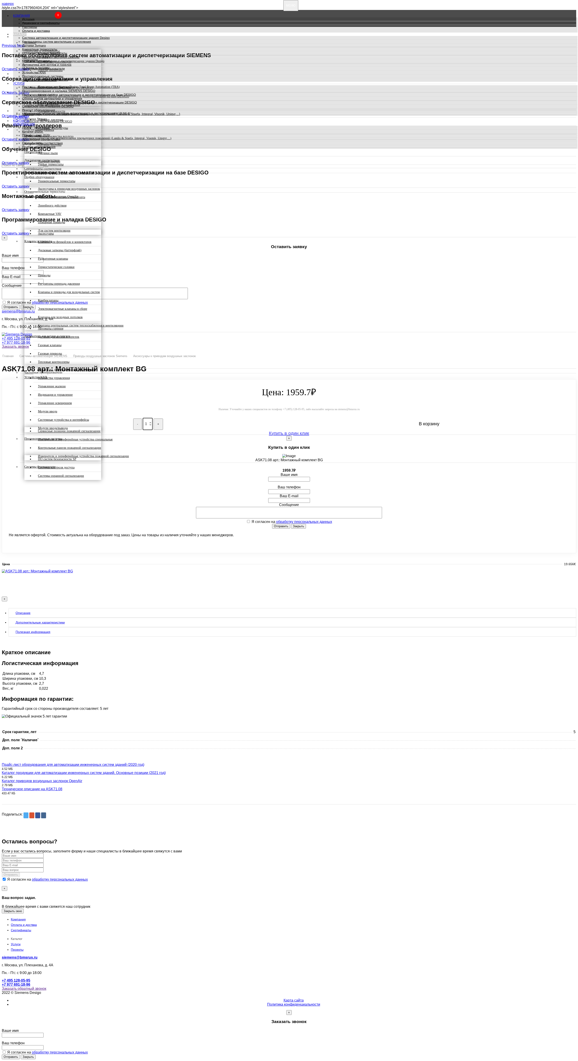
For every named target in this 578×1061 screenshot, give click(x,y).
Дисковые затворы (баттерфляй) (60, 250)
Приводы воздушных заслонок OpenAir (50, 57)
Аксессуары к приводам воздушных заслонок (69, 189)
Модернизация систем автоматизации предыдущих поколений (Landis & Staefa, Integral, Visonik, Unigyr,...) (101, 114)
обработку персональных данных (304, 522)
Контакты (21, 120)
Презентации (32, 135)
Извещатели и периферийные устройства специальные (75, 439)
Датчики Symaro (34, 45)
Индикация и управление (55, 394)
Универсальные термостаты (56, 181)
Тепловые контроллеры (53, 362)
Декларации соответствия (41, 139)
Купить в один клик (289, 433)
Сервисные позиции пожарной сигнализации (69, 431)
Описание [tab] (23, 613)
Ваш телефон (13, 268)
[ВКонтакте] (43, 815)
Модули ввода (47, 411)
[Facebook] (37, 815)
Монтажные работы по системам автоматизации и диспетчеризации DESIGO (79, 102)
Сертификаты (21, 930)
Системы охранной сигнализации (61, 476)
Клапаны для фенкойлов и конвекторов (64, 242)
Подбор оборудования (39, 147)
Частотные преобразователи (43, 68)
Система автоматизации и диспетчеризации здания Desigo (66, 38)
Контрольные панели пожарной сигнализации (69, 447)
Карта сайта (294, 1000)
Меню (291, 5)
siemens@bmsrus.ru (18, 311)
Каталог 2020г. (32, 131)
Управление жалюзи (52, 386)
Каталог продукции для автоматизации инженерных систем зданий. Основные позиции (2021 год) (84, 773)
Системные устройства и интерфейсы (63, 419)
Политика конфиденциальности (293, 1004)
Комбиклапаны (48, 300)
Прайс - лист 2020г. (36, 127)
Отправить (11, 307)
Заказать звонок (15, 346)
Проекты (20, 117)
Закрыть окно (13, 911)
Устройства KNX (34, 72)
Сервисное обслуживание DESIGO (48, 106)
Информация (24, 124)
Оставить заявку (15, 163)
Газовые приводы (50, 353)
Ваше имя (10, 255)
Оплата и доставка (36, 31)
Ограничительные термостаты (44, 53)
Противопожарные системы (42, 76)
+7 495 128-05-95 (16, 338)
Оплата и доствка (24, 925)
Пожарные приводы (51, 222)
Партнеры (29, 27)
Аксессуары (46, 233)
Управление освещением (55, 403)
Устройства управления (54, 378)
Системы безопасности (39, 80)
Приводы (44, 275)
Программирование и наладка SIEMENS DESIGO (58, 91)
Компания (21, 15)
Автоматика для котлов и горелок (46, 64)
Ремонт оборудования (38, 110)
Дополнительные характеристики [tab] (40, 622)
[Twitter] (25, 815)
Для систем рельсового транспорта (61, 197)
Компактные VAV (49, 214)
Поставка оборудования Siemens (46, 87)
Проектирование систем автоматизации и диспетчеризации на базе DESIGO (79, 94)
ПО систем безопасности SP (57, 459)
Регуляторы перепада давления (59, 283)
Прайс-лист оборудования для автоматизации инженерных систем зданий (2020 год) (73, 765)
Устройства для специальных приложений (67, 369)
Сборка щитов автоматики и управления (52, 98)
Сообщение (12, 285)
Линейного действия (52, 205)
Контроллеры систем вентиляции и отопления (56, 41)
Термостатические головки (56, 267)
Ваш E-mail (11, 277)
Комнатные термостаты (39, 49)
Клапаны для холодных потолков (60, 317)
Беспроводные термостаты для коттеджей (66, 172)
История (28, 19)
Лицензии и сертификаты (41, 23)
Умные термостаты (50, 164)
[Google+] (31, 815)
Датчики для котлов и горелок (58, 337)
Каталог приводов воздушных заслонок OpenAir (42, 781)
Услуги (18, 83)
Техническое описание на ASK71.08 (32, 789)
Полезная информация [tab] (33, 632)
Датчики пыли (48, 153)
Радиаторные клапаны (53, 258)
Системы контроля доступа (56, 467)
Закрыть (298, 526)
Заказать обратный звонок (24, 988)
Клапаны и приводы (37, 61)
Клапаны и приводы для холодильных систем (69, 292)
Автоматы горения (50, 328)
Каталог (19, 34)
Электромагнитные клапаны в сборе (62, 309)
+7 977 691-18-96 (16, 342)
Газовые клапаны (49, 345)
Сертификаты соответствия (42, 143)
